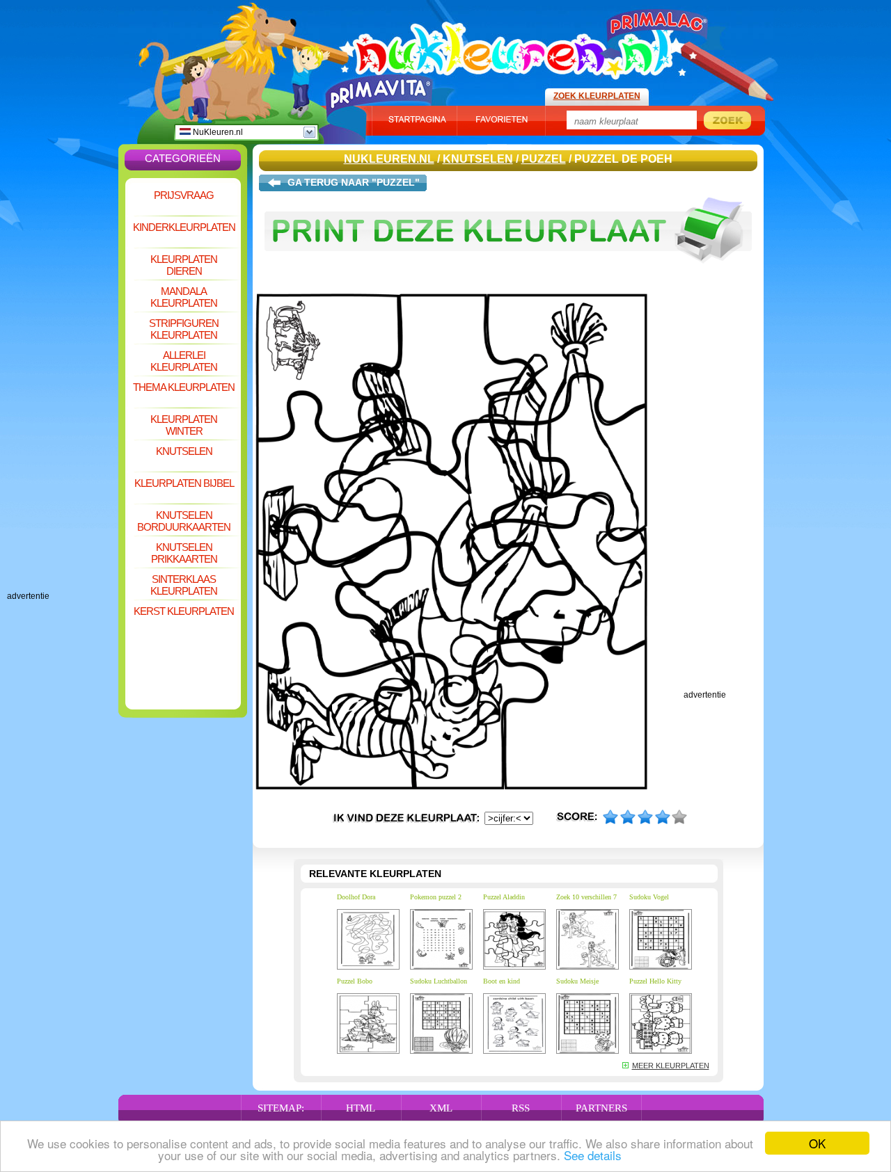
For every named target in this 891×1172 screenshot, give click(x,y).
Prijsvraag (184, 195)
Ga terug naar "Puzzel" (353, 182)
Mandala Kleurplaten (183, 297)
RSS (521, 1108)
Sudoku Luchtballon (438, 981)
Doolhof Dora (356, 897)
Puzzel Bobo (354, 981)
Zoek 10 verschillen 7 (586, 897)
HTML (360, 1108)
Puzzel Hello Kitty (655, 981)
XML (440, 1108)
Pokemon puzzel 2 (436, 897)
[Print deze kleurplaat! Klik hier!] (508, 270)
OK (817, 1143)
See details (593, 1155)
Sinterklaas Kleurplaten (183, 585)
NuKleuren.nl (217, 132)
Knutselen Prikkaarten (184, 553)
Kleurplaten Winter (183, 425)
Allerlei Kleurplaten (183, 361)
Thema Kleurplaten (184, 387)
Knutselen (184, 451)
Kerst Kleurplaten (184, 611)
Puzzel (543, 159)
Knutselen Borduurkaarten (183, 521)
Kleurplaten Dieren (183, 265)
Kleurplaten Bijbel (184, 483)
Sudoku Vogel (649, 897)
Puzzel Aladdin (504, 897)
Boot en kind (501, 981)
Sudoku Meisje (577, 981)
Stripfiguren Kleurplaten (184, 329)
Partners (601, 1108)
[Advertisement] (62, 382)
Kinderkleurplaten (184, 227)
